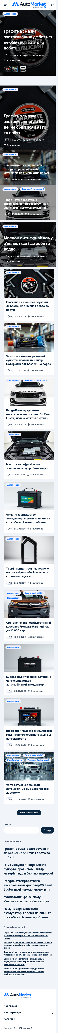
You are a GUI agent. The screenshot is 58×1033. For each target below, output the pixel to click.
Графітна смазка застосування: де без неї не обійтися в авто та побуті (27, 853)
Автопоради (10, 14)
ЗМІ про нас (24, 1028)
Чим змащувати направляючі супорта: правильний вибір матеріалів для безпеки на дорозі (28, 869)
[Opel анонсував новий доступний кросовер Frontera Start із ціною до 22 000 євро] (29, 604)
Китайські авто (14, 760)
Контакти (8, 1028)
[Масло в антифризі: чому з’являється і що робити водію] (29, 244)
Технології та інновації (33, 189)
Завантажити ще (29, 812)
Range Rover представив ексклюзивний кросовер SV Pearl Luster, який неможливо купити (28, 885)
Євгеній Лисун (11, 959)
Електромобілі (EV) (34, 593)
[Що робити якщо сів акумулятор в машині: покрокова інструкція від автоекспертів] (29, 712)
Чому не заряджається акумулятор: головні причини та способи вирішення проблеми (27, 913)
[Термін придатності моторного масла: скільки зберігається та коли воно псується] (29, 550)
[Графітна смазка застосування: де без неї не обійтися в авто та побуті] (29, 118)
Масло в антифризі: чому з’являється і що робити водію (26, 899)
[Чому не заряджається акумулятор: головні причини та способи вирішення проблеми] (29, 496)
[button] (5, 5)
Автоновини (10, 189)
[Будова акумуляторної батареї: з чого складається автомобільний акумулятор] (29, 658)
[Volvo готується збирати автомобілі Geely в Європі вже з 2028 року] (29, 766)
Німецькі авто (14, 598)
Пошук (7, 824)
